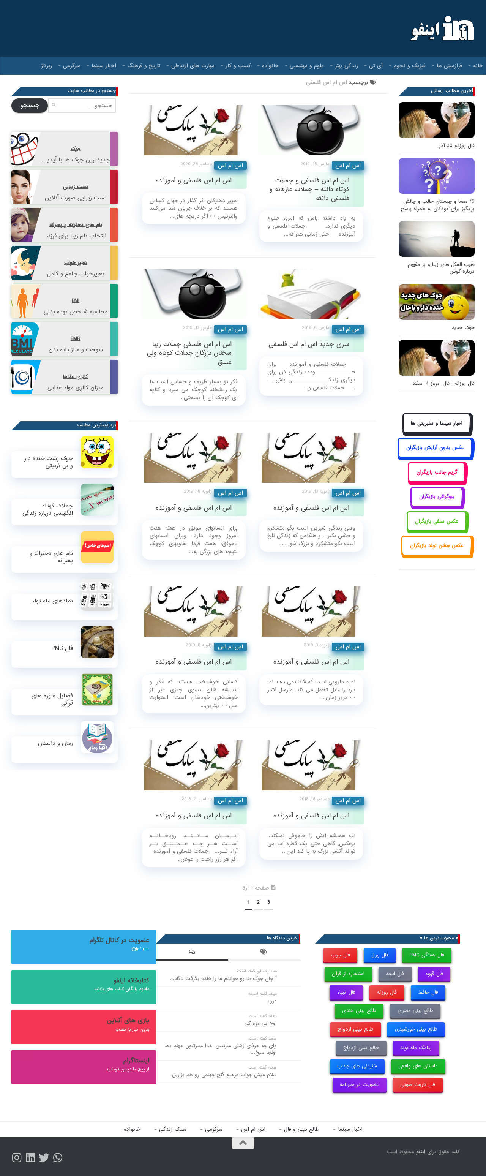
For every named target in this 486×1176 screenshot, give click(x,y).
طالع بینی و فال (301, 1129)
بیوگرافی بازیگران (436, 497)
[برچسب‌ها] (264, 953)
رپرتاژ (46, 66)
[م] (57, 1157)
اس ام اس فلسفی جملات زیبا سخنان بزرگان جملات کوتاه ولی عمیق (189, 353)
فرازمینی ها (449, 66)
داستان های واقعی (418, 1066)
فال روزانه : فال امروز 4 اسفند (443, 383)
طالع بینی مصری (415, 1011)
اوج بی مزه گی (261, 1023)
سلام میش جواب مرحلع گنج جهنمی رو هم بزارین (224, 1075)
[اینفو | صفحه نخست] (441, 28)
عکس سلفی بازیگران (436, 521)
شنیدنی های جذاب (357, 1066)
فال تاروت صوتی (417, 1085)
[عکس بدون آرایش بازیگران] (435, 456)
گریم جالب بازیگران (437, 472)
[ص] (16, 1157)
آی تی (376, 66)
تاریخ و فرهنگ (143, 66)
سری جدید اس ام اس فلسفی (309, 344)
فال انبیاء (346, 992)
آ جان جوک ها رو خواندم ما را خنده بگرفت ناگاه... (223, 979)
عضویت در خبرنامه (359, 1085)
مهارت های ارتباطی (193, 66)
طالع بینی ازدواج (356, 1029)
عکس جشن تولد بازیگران (437, 546)
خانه (478, 66)
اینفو (420, 1152)
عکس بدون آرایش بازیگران (435, 448)
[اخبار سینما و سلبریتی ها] (436, 432)
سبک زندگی (172, 1129)
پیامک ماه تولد (416, 1048)
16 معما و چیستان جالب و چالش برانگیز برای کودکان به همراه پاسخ (438, 205)
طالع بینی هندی (359, 1011)
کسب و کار (238, 66)
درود (272, 1001)
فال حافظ (428, 992)
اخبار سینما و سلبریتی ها (436, 423)
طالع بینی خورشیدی (416, 1029)
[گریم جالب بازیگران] (437, 481)
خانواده (270, 66)
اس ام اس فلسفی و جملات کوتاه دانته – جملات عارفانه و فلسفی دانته (309, 189)
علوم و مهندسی (307, 66)
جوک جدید (463, 328)
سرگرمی (71, 66)
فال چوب (340, 955)
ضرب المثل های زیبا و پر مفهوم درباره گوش (441, 268)
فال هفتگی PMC (427, 955)
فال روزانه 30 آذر (457, 146)
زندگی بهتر (346, 66)
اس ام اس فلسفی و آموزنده (194, 180)
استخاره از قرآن (348, 974)
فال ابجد (395, 974)
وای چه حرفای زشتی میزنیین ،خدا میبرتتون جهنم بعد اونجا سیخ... (220, 1049)
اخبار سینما (104, 66)
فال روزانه (387, 992)
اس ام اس (230, 165)
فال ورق (379, 955)
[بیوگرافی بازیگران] (436, 505)
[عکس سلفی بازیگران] (436, 530)
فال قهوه (434, 974)
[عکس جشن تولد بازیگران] (436, 554)
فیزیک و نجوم (410, 66)
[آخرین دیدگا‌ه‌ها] (192, 953)
